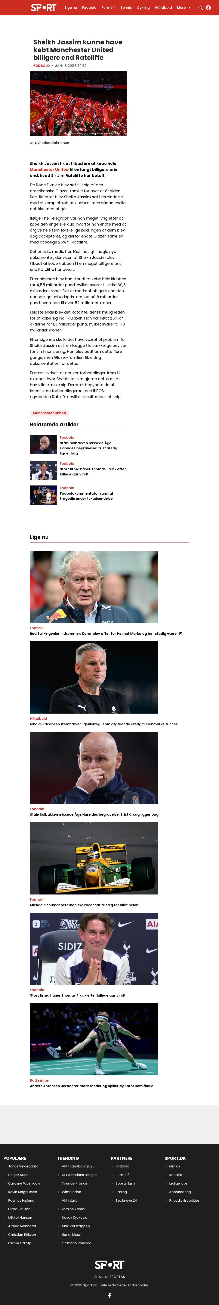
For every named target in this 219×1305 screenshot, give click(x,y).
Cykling (143, 7)
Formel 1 (108, 7)
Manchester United (49, 169)
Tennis (126, 7)
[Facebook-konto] (109, 1295)
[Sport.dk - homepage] (43, 7)
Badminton (39, 1080)
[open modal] (208, 7)
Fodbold (89, 7)
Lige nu (71, 7)
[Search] (200, 7)
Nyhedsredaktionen (52, 143)
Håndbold (163, 7)
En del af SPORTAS (109, 1276)
